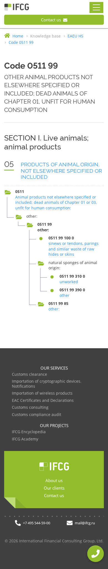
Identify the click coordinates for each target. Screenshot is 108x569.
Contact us (51, 19)
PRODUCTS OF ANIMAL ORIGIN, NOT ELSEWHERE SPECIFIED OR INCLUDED (61, 170)
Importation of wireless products (42, 393)
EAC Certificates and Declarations (43, 400)
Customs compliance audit (36, 414)
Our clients (54, 488)
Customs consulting (30, 407)
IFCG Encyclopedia (29, 432)
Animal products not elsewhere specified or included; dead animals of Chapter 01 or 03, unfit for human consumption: (56, 202)
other (65, 295)
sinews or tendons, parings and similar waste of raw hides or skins (73, 249)
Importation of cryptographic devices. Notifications (46, 384)
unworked (69, 281)
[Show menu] (96, 7)
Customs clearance (29, 374)
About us (54, 480)
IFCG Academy (25, 439)
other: (54, 309)
